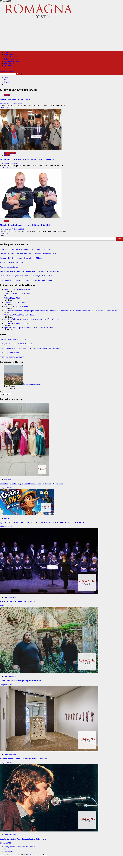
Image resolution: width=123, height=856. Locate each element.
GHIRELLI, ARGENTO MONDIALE (16, 306)
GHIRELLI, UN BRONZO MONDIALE (17, 294)
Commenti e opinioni (11, 57)
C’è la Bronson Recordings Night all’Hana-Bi (20, 680)
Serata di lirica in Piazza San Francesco (18, 601)
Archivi (2, 392)
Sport (6, 68)
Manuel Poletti (5, 103)
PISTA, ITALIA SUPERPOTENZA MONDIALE (19, 315)
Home (6, 52)
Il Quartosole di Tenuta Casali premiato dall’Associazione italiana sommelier (28, 280)
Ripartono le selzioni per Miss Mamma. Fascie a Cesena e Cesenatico (25, 249)
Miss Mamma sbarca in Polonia (11, 262)
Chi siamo (7, 66)
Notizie (6, 221)
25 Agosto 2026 (5, 488)
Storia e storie (9, 63)
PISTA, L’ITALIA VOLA (12, 298)
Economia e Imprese (11, 61)
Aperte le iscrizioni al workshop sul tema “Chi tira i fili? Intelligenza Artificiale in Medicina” (43, 522)
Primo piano (8, 54)
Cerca (2, 236)
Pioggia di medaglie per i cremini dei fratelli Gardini (25, 225)
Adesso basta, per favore (9, 267)
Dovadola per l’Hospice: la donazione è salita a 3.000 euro (27, 159)
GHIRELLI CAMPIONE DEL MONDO (17, 289)
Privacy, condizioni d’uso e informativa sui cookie (19, 847)
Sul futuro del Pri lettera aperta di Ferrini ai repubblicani (21, 258)
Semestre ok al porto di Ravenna (15, 99)
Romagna (7, 95)
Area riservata (8, 851)
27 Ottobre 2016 (15, 103)
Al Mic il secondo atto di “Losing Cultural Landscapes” (25, 758)
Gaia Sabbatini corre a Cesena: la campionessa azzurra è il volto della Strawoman (30, 348)
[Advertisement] (61, 36)
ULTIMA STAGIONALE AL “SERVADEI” (18, 323)
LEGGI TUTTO (5, 108)
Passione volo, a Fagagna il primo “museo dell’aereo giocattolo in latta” (26, 276)
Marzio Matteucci (6, 229)
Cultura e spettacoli (11, 59)
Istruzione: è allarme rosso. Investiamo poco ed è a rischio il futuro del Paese (28, 254)
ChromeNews (34, 855)
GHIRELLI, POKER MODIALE (14, 302)
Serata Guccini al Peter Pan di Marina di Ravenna (23, 839)
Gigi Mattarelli (4, 163)
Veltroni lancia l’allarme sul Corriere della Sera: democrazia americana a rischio (29, 271)
